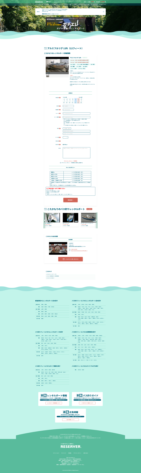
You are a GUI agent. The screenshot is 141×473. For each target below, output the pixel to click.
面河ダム (87, 323)
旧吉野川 (98, 354)
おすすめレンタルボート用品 (84, 4)
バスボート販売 (68, 4)
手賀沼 (102, 308)
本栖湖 (79, 344)
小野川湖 (82, 304)
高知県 (56, 316)
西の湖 (82, 349)
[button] (45, 220)
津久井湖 (86, 309)
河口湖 (48, 343)
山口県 (46, 316)
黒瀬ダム (83, 323)
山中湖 (45, 343)
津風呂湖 (94, 318)
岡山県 (42, 316)
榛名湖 (100, 306)
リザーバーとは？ (56, 453)
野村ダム (79, 356)
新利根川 (79, 306)
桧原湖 (90, 304)
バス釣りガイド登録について (87, 403)
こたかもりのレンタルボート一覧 (51, 274)
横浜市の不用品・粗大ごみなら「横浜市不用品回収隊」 (70, 459)
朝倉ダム (84, 357)
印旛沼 (98, 308)
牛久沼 (89, 306)
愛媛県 (52, 316)
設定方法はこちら (46, 14)
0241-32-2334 (74, 249)
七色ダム (82, 314)
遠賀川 (42, 355)
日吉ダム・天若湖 (87, 349)
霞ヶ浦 (83, 306)
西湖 (42, 343)
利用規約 (75, 161)
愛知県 (42, 311)
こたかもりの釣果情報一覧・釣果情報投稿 (52, 276)
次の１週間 (80, 97)
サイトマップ (63, 453)
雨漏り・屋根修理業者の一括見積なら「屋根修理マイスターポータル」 (70, 464)
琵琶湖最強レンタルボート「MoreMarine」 (70, 463)
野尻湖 (55, 343)
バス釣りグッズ (95, 4)
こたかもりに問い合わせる (71, 259)
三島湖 (84, 308)
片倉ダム (94, 308)
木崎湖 (52, 343)
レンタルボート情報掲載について (53, 403)
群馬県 (46, 306)
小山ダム (92, 306)
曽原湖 (93, 304)
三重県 (46, 311)
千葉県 (49, 306)
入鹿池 (79, 314)
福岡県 (42, 318)
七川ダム (79, 319)
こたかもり (49, 271)
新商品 (75, 4)
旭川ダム (79, 354)
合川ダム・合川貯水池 (100, 318)
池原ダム (90, 318)
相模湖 (90, 309)
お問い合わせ (85, 453)
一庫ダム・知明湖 (80, 318)
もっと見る (89, 209)
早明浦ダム (96, 323)
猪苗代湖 (100, 335)
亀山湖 (91, 308)
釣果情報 (47, 4)
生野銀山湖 (99, 349)
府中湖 (102, 354)
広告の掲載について (70, 419)
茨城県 (42, 306)
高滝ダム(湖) (92, 339)
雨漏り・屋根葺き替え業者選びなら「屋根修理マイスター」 (70, 460)
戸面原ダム (79, 308)
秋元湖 (86, 304)
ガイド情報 (54, 4)
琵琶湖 (79, 349)
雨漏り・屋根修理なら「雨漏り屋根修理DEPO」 (70, 461)
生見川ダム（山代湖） (88, 354)
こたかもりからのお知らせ (50, 277)
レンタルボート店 (40, 4)
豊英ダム (87, 308)
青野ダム (86, 318)
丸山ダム (94, 354)
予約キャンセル (103, 4)
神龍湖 (83, 354)
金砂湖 (83, 356)
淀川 (96, 349)
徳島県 (49, 316)
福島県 (49, 1)
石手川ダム (87, 356)
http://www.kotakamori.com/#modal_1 (79, 250)
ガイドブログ (60, 4)
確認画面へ (70, 200)
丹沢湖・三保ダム (80, 309)
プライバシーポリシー (68, 161)
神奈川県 (52, 306)
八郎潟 (79, 304)
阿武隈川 (79, 335)
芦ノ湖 (93, 309)
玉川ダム (79, 323)
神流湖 (96, 306)
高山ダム (92, 349)
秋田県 (42, 304)
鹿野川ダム (91, 323)
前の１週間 (65, 97)
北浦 (86, 306)
